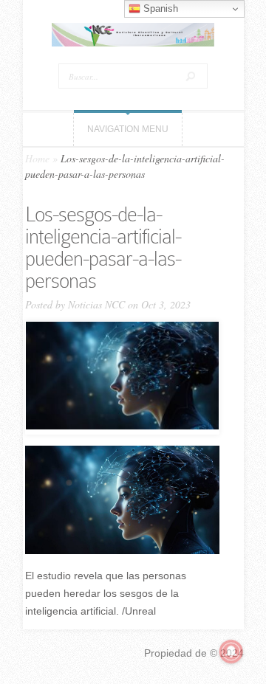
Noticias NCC (96, 304)
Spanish (159, 8)
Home (37, 158)
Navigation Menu (127, 129)
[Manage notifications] (231, 651)
